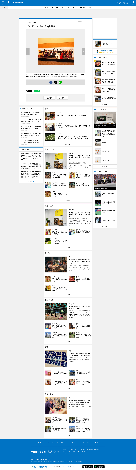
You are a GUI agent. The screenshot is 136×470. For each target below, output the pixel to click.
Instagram (124, 3)
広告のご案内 (67, 454)
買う (63, 7)
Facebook (117, 3)
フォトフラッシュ (31, 22)
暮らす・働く (71, 7)
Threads (127, 3)
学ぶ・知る (82, 7)
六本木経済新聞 (15, 2)
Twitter (120, 3)
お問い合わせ (84, 451)
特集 (90, 7)
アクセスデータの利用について (71, 451)
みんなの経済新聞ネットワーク (39, 467)
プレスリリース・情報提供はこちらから (90, 449)
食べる (46, 7)
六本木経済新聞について (70, 449)
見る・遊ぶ (55, 7)
